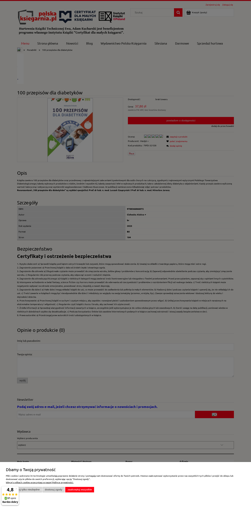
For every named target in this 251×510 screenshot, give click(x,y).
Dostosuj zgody (53, 489)
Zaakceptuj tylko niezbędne (24, 489)
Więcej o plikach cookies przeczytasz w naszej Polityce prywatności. (39, 482)
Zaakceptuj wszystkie (80, 489)
